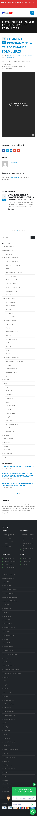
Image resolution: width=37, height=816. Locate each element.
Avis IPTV (6, 379)
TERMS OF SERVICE (10, 567)
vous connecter (14, 177)
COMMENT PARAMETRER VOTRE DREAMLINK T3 (18, 466)
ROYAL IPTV (6, 450)
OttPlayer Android (11, 280)
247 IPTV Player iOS (11, 302)
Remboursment (9, 558)
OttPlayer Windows (11, 369)
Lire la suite (11, 209)
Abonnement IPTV (8, 246)
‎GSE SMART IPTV (10, 306)
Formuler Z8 (28, 55)
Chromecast (9, 394)
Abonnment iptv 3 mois (28, 549)
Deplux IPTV (9, 324)
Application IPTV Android (10, 257)
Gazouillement (7, 150)
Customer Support (10, 561)
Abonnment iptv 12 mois (28, 535)
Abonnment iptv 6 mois (28, 544)
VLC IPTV (8, 376)
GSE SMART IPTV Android (13, 265)
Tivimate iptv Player (11, 291)
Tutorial (25, 564)
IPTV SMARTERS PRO (12, 332)
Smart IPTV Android (11, 284)
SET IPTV (8, 343)
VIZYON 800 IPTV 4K (12, 424)
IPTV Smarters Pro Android (14, 272)
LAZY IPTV (9, 254)
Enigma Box (9, 402)
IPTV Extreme (10, 269)
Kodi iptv (8, 365)
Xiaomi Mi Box (10, 432)
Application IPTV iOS (9, 298)
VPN (4, 457)
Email (18, 150)
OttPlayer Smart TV (11, 339)
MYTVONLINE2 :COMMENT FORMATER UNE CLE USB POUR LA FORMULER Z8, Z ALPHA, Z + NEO (21, 197)
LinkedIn (11, 150)
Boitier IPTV (6, 383)
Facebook (3, 150)
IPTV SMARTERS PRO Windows (14, 361)
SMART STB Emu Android (13, 287)
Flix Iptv (8, 328)
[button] (11, 230)
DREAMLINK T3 (10, 398)
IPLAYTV (8, 309)
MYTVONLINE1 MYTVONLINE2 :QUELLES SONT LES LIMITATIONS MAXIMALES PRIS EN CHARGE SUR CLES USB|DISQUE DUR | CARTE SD (17, 475)
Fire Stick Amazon (11, 406)
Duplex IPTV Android (12, 261)
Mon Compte (26, 561)
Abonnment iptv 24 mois (28, 540)
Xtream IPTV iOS (10, 317)
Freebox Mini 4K (10, 413)
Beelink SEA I (10, 391)
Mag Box (8, 417)
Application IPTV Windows (11, 357)
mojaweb (9, 55)
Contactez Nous (27, 558)
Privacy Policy (8, 564)
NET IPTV (8, 335)
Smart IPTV (9, 346)
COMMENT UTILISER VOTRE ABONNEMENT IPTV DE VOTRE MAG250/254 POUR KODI (17, 484)
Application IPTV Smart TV (10, 320)
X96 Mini (8, 428)
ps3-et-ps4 (6, 442)
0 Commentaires (9, 57)
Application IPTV (8, 250)
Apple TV (8, 387)
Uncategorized (7, 453)
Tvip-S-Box (9, 420)
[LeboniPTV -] (7, 12)
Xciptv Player (9, 295)
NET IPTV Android (11, 276)
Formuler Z (18, 55)
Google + (14, 150)
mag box (6, 435)
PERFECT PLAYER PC (11, 372)
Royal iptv (6, 446)
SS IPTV (8, 354)
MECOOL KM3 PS (8, 439)
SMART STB (9, 350)
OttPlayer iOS (10, 313)
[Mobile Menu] (32, 13)
